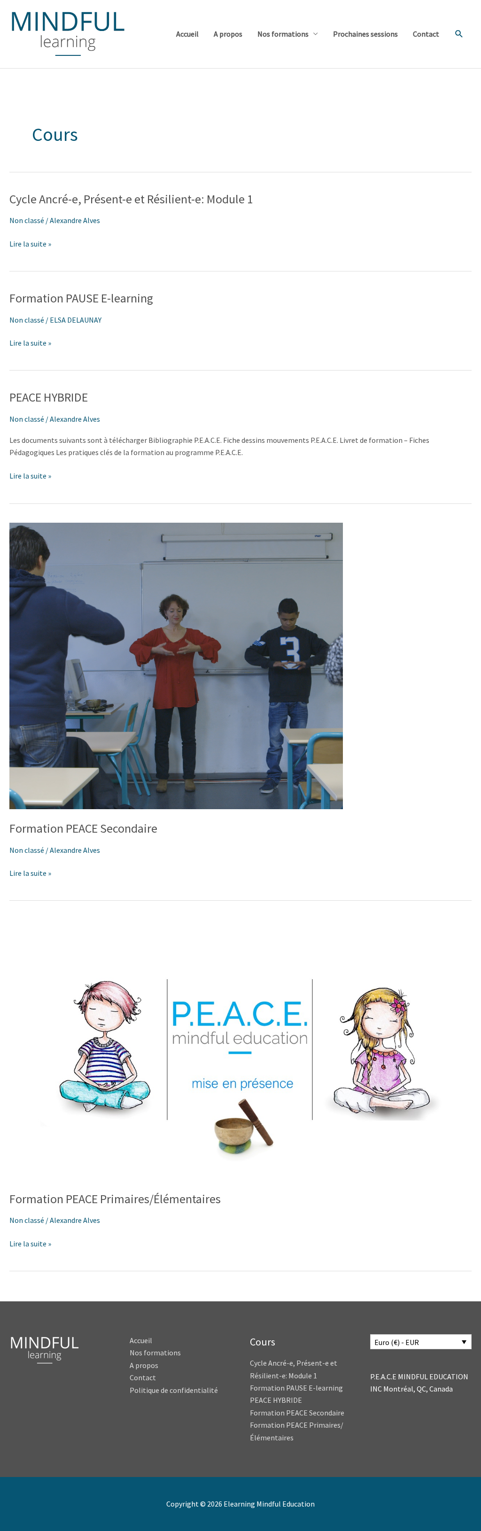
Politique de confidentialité (174, 1390)
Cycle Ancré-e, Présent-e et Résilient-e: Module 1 (131, 199)
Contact (426, 34)
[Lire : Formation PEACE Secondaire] (176, 665)
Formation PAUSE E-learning (81, 298)
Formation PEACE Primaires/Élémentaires (115, 1198)
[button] (459, 34)
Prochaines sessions (365, 34)
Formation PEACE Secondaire (83, 828)
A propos (228, 34)
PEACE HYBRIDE (49, 397)
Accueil (187, 34)
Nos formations (283, 34)
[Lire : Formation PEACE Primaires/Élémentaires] (240, 1048)
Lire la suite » (30, 244)
